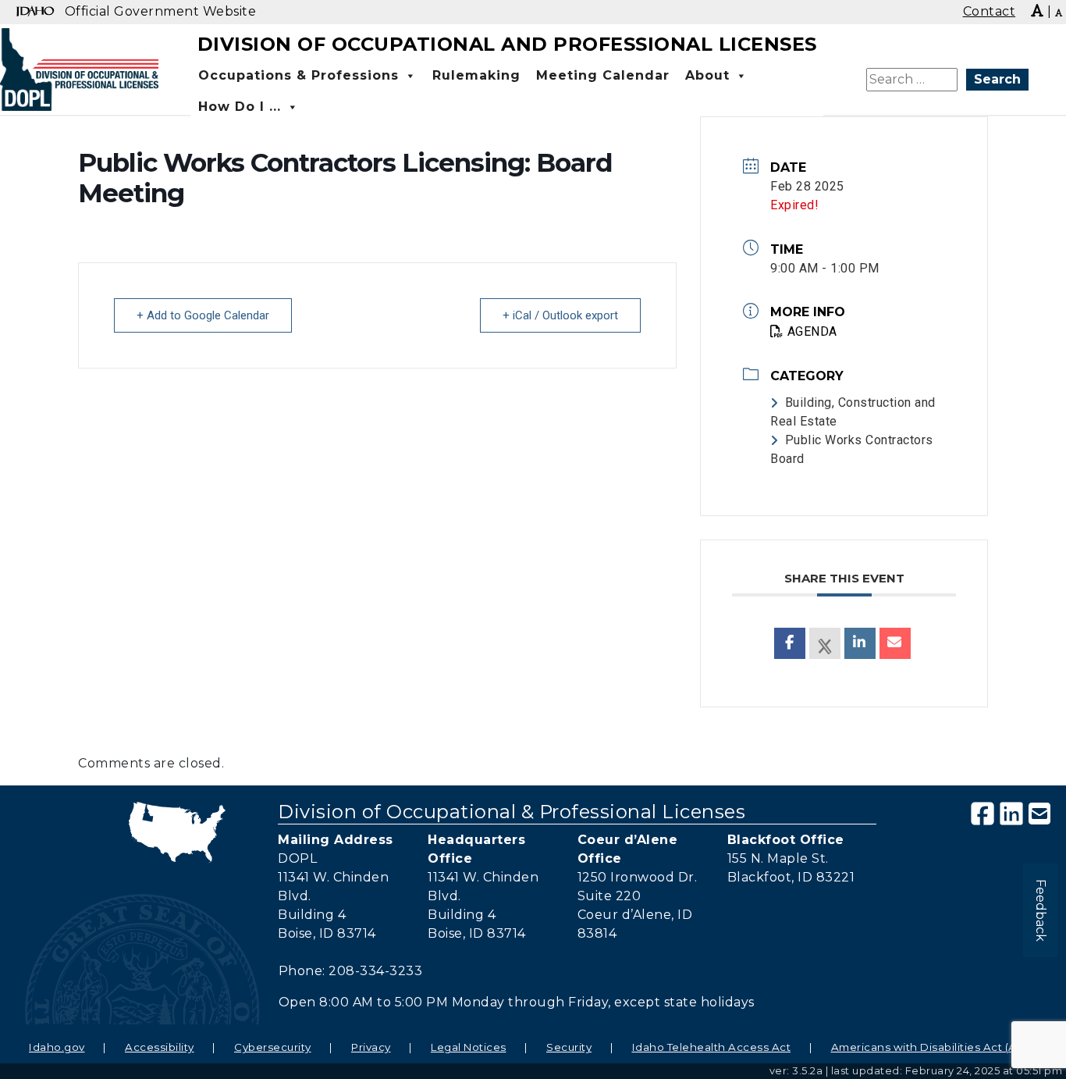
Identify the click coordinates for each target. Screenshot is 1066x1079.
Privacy (371, 1047)
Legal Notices (468, 1047)
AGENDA (812, 331)
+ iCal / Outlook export (560, 315)
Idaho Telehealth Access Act (711, 1047)
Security (569, 1047)
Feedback (1040, 910)
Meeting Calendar (603, 75)
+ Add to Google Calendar (203, 315)
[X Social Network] (824, 643)
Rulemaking (476, 75)
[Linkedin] (860, 643)
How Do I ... (239, 106)
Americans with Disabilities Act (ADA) (934, 1047)
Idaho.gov (57, 1047)
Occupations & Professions (298, 75)
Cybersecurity (272, 1047)
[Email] (895, 643)
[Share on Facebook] (789, 643)
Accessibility (159, 1047)
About (707, 75)
